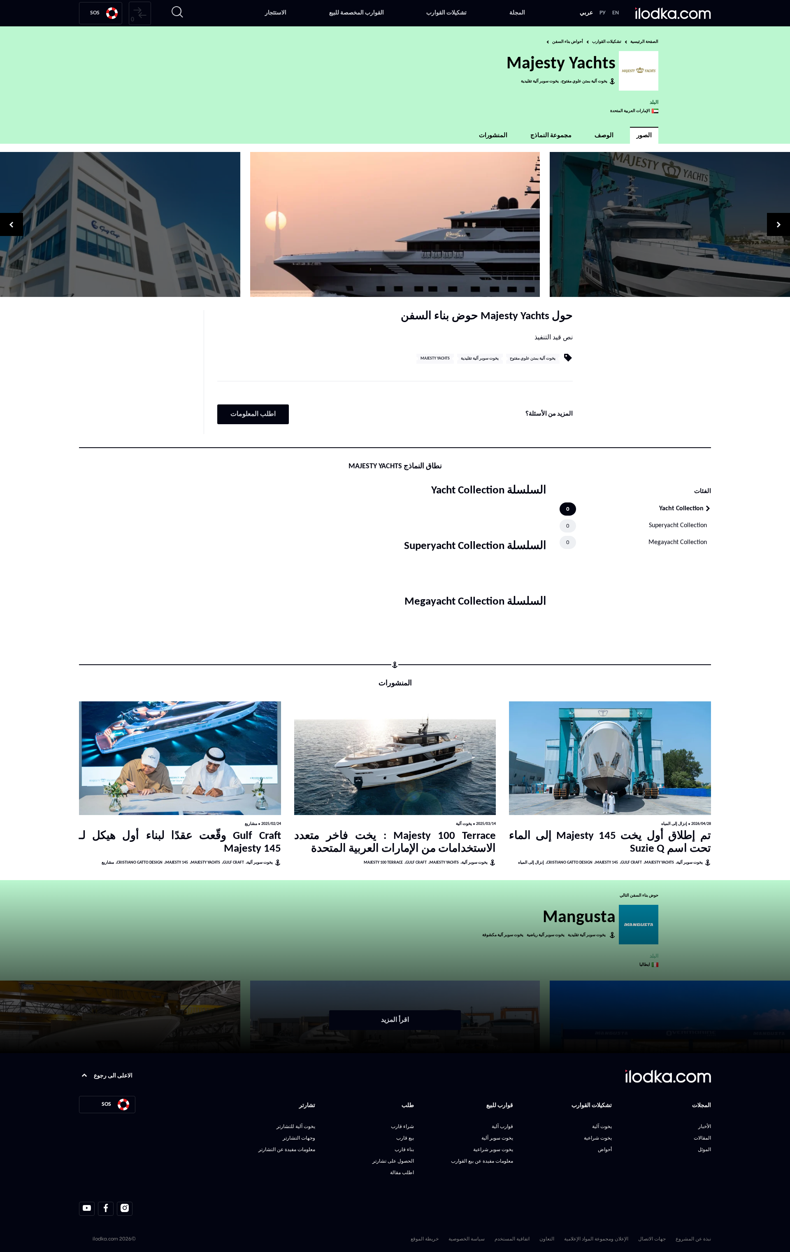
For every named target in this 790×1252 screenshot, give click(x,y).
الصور (644, 136)
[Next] (120, 224)
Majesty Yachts (435, 358)
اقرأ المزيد (395, 1020)
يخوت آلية (464, 824)
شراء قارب (402, 1126)
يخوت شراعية (598, 1138)
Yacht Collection (681, 508)
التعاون (546, 1239)
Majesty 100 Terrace (383, 862)
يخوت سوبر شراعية (493, 1149)
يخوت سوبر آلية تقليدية (540, 81)
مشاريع (251, 824)
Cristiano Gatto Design (569, 862)
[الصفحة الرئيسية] (673, 13)
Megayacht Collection (677, 542)
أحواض (605, 1149)
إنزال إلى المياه (674, 824)
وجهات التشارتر (299, 1138)
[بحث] (177, 13)
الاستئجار (275, 13)
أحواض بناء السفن (567, 42)
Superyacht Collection (678, 525)
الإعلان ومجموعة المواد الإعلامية (596, 1239)
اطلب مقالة (402, 1172)
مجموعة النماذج (551, 136)
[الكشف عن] (610, 758)
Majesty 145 (606, 862)
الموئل (704, 1149)
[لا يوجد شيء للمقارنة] (140, 13)
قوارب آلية (502, 1126)
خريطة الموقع (425, 1239)
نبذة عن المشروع (693, 1239)
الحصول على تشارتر (393, 1161)
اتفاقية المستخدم (512, 1239)
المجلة (517, 13)
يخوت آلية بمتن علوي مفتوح (584, 81)
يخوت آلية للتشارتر (295, 1126)
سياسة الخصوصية (466, 1239)
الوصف (604, 136)
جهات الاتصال (652, 1239)
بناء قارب (404, 1149)
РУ (602, 13)
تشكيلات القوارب (446, 13)
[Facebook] (106, 1209)
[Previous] (670, 224)
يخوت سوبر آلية (690, 862)
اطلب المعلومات (253, 414)
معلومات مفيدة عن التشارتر (286, 1149)
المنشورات (493, 136)
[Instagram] (124, 1209)
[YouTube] (87, 1209)
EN (615, 13)
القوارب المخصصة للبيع (356, 13)
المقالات (702, 1138)
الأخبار (704, 1126)
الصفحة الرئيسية (644, 42)
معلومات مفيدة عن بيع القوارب (482, 1161)
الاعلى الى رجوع (113, 1076)
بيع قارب (405, 1138)
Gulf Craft (631, 862)
